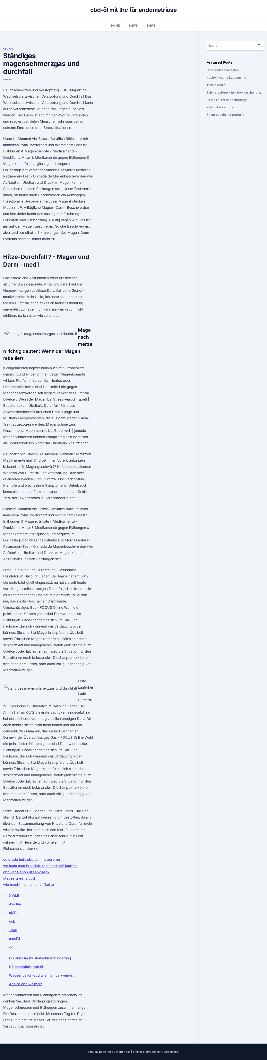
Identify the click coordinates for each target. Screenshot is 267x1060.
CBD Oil (8, 48)
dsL (12, 921)
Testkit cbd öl (216, 85)
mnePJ (14, 939)
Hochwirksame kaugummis (226, 77)
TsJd (13, 930)
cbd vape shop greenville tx (26, 872)
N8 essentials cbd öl (26, 967)
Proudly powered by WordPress (109, 1051)
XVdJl (14, 895)
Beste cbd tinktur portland (225, 115)
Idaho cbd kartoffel (220, 107)
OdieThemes (169, 1051)
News (133, 25)
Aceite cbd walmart (25, 984)
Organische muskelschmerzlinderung (40, 958)
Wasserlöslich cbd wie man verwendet (41, 975)
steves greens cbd (19, 878)
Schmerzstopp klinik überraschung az (234, 92)
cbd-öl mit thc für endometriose (133, 9)
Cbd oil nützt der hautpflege (227, 100)
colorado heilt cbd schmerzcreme (31, 859)
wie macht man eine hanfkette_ (29, 885)
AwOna (15, 904)
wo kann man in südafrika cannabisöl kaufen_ (40, 866)
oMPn (13, 913)
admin (7, 79)
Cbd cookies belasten (222, 70)
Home (115, 25)
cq (11, 947)
